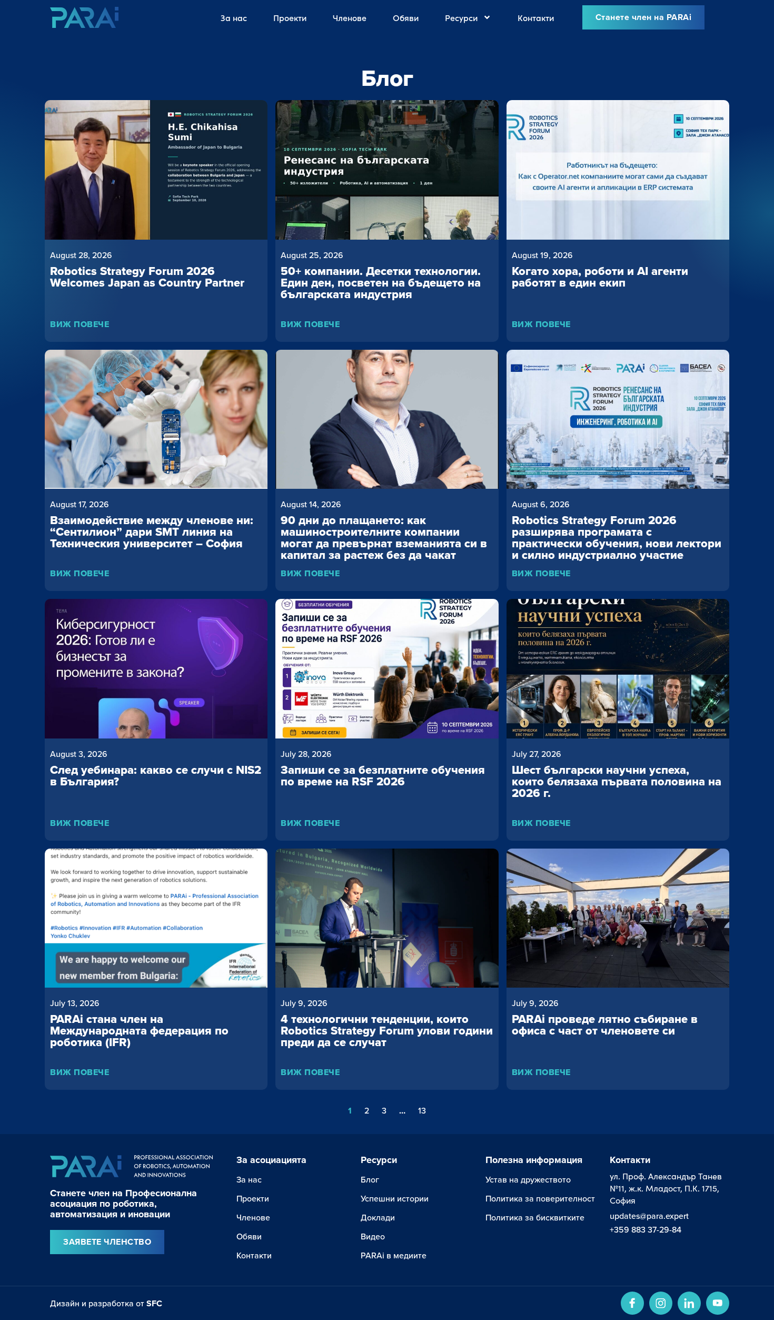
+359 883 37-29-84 (645, 1229)
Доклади (378, 1217)
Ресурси (461, 17)
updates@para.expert (649, 1216)
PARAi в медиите (393, 1255)
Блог (370, 1179)
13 (422, 1110)
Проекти (289, 17)
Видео (373, 1236)
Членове (349, 17)
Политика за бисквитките (534, 1217)
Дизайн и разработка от (106, 1303)
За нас (234, 17)
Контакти (536, 17)
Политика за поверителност (540, 1198)
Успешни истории (395, 1198)
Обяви (406, 17)
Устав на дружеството (528, 1179)
